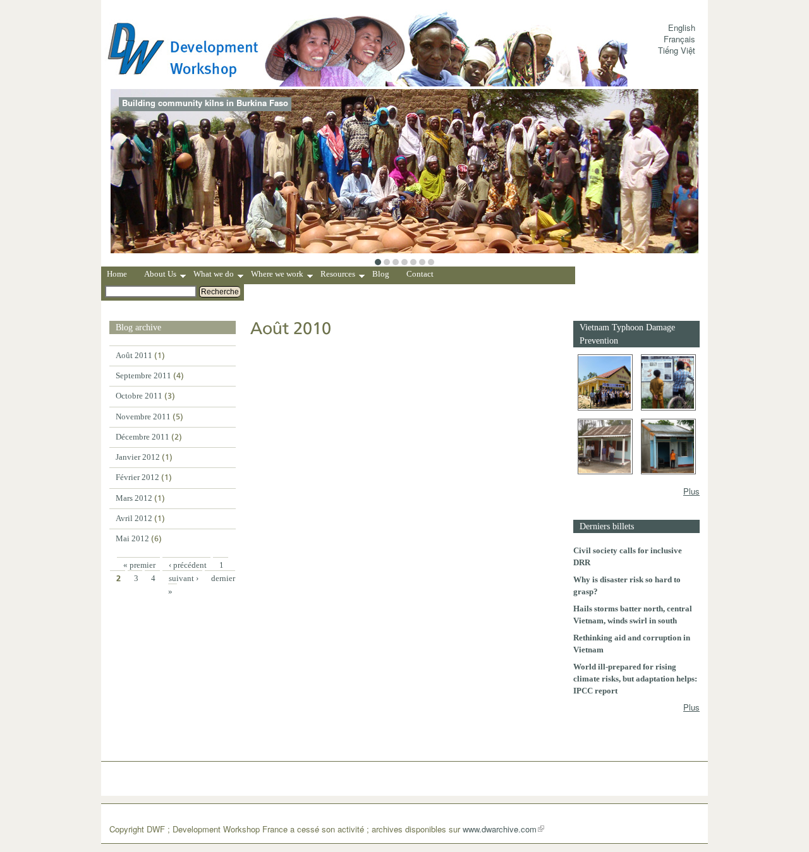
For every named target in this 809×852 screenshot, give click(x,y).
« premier (139, 565)
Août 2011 (134, 355)
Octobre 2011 (139, 395)
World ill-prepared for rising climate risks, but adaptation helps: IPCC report (635, 678)
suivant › (183, 578)
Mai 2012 (132, 538)
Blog (380, 274)
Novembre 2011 (143, 416)
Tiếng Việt (676, 50)
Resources (337, 275)
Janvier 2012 (138, 457)
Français (679, 39)
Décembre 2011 (142, 436)
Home (117, 274)
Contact (420, 274)
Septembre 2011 (143, 375)
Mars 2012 (134, 498)
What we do (213, 275)
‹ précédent (188, 565)
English (681, 27)
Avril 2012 (134, 518)
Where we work (277, 275)
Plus (691, 491)
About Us (160, 275)
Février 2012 (137, 477)
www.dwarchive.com (500, 829)
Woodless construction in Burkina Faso (199, 103)
